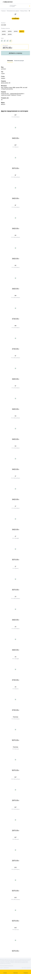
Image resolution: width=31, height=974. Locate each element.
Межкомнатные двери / (13, 10)
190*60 (10, 31)
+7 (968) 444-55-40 (7, 2)
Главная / (4, 10)
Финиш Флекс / (24, 10)
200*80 (4, 34)
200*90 (10, 34)
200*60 (16, 31)
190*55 (4, 31)
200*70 (22, 31)
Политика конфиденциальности (6, 965)
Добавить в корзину (15, 53)
